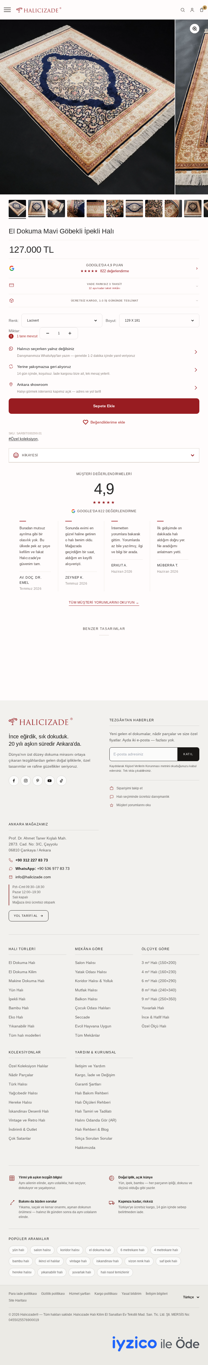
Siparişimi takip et (129, 788)
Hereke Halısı (20, 1102)
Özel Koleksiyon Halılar (28, 1066)
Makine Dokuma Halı (26, 981)
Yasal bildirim (131, 1294)
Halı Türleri (22, 949)
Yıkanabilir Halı (21, 1026)
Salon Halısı (85, 962)
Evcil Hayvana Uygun (93, 1026)
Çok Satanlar (20, 1138)
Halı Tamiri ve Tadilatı (93, 1111)
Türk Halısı (18, 1084)
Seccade (82, 1017)
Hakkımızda (85, 1147)
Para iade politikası (23, 1294)
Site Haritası (18, 1300)
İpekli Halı (17, 999)
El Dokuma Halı (22, 962)
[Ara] (182, 9)
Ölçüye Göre (156, 949)
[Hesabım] (192, 9)
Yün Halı (16, 990)
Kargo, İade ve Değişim (95, 1075)
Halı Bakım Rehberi (91, 1093)
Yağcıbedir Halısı (23, 1093)
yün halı (18, 1250)
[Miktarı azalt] (48, 333)
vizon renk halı (139, 1261)
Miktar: (14, 331)
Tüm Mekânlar (87, 1035)
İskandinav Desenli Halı (29, 1111)
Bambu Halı (19, 1008)
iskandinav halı (107, 1261)
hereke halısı (21, 1272)
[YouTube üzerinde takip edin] (49, 781)
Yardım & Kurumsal (95, 1052)
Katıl (188, 754)
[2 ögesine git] (37, 209)
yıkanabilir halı (52, 1272)
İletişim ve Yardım (90, 1066)
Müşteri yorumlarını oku (133, 805)
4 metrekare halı (166, 1250)
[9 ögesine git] (173, 209)
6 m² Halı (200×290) (159, 981)
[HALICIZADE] (41, 721)
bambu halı (20, 1261)
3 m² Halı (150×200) (159, 962)
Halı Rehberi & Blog (92, 1129)
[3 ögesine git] (56, 209)
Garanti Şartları (88, 1084)
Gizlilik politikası (53, 1294)
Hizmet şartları (79, 1294)
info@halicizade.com (33, 877)
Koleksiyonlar (25, 1052)
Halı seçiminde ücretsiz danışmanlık (142, 797)
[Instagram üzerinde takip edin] (26, 781)
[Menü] (8, 10)
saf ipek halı (168, 1261)
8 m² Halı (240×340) (159, 990)
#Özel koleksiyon (23, 439)
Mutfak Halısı (86, 990)
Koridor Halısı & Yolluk (94, 981)
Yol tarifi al (26, 915)
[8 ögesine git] (153, 209)
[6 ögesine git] (114, 209)
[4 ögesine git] (75, 209)
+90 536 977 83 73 (42, 868)
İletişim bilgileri (157, 1294)
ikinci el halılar (49, 1261)
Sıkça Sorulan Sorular (93, 1138)
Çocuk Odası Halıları (92, 1008)
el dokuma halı (100, 1250)
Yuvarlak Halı (153, 1008)
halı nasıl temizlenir (115, 1272)
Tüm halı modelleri (25, 1035)
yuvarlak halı (81, 1272)
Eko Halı (16, 1017)
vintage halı (78, 1261)
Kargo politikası (106, 1294)
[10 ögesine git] (193, 209)
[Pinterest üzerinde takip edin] (37, 781)
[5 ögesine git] (95, 209)
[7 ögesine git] (134, 209)
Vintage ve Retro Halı (27, 1120)
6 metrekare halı (132, 1250)
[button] (104, 422)
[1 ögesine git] (17, 209)
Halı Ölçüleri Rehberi (92, 1102)
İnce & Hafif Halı (155, 1017)
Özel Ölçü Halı (154, 1026)
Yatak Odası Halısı (91, 972)
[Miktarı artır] (70, 333)
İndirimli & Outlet (23, 1129)
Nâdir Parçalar (21, 1075)
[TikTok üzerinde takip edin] (61, 781)
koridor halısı (69, 1250)
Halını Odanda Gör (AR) (95, 1120)
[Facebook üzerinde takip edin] (14, 781)
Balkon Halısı (86, 999)
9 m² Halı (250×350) (159, 999)
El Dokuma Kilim (23, 972)
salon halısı (42, 1250)
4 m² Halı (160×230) (159, 972)
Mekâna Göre (89, 949)
